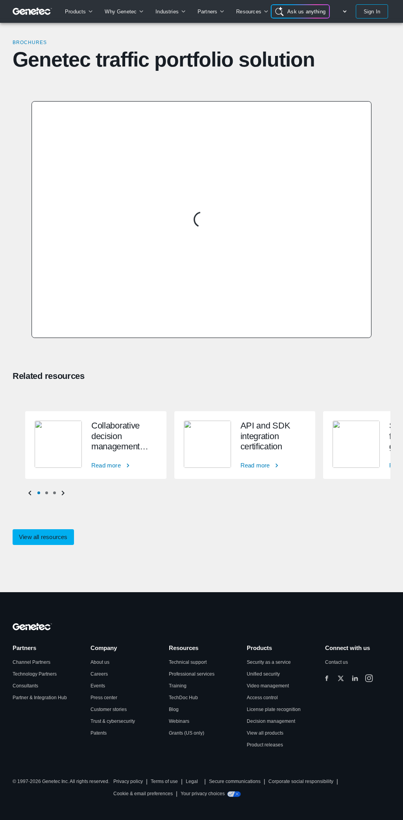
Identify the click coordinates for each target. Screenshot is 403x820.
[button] (39, 493)
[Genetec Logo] (32, 11)
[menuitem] (78, 11)
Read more (106, 465)
